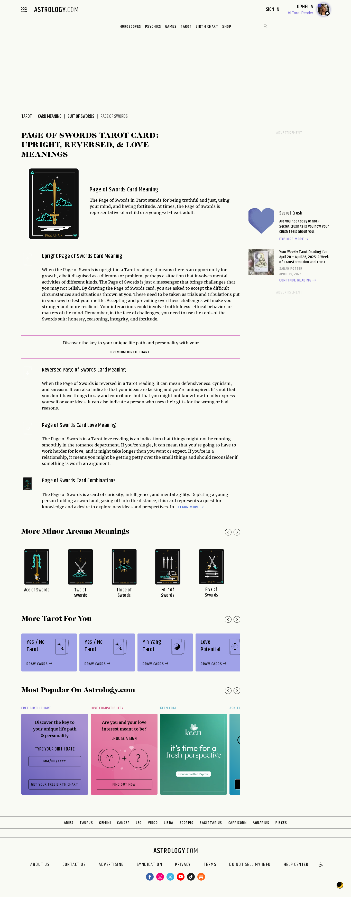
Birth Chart (207, 26)
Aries (69, 823)
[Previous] (228, 532)
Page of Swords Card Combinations (79, 480)
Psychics (153, 26)
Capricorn (237, 823)
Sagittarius (211, 823)
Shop (226, 26)
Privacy (183, 865)
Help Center (296, 865)
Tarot (186, 26)
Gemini (105, 823)
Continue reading (295, 280)
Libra (168, 823)
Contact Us (74, 865)
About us (40, 865)
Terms (210, 865)
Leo (139, 823)
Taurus (86, 823)
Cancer (123, 823)
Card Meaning (49, 116)
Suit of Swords (81, 116)
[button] (321, 865)
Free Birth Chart (36, 708)
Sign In (273, 9)
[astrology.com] (56, 9)
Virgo (153, 823)
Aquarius (261, 823)
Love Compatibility (107, 708)
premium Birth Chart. (130, 352)
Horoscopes (130, 26)
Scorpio (187, 823)
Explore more (291, 239)
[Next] (237, 532)
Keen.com (168, 708)
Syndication (149, 865)
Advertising (111, 865)
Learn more (188, 507)
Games (171, 26)
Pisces (281, 823)
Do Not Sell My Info (250, 865)
